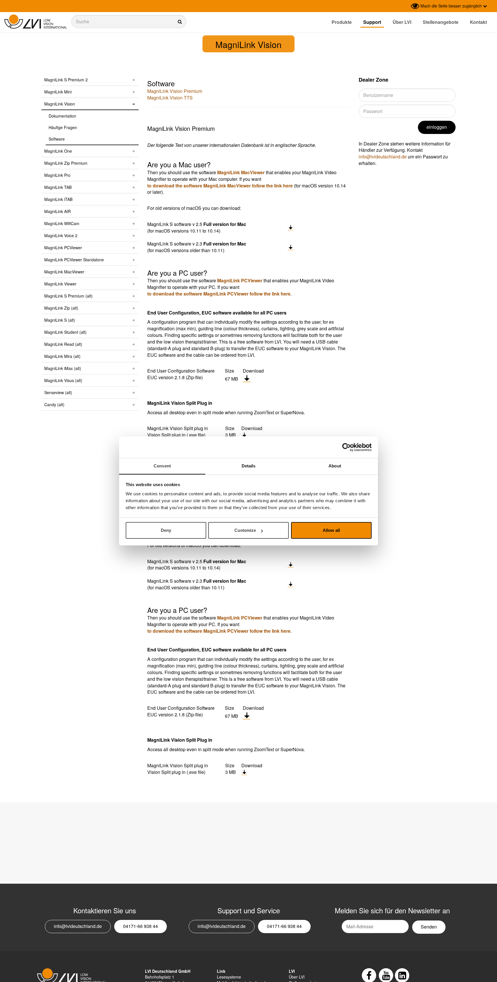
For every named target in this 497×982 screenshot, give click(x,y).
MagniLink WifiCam (61, 223)
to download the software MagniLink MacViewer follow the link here (220, 185)
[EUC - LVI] (247, 378)
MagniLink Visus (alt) (63, 380)
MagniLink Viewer (60, 284)
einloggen (437, 127)
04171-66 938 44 (140, 926)
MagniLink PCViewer (63, 247)
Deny (166, 530)
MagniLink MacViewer (64, 272)
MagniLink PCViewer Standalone (74, 259)
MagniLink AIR (57, 211)
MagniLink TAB (58, 187)
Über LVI (402, 22)
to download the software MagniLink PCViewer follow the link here (218, 293)
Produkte (342, 22)
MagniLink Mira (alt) (62, 356)
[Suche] (128, 21)
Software (57, 139)
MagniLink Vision (59, 104)
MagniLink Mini (58, 92)
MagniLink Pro (57, 175)
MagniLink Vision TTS (170, 97)
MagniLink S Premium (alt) (68, 296)
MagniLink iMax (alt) (62, 368)
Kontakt (478, 22)
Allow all (331, 530)
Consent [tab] (162, 465)
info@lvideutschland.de (383, 156)
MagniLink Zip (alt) (61, 308)
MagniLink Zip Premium (65, 163)
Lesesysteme (229, 977)
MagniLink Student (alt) (65, 332)
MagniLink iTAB (58, 199)
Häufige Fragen (63, 127)
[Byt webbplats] (405, 6)
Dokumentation (62, 116)
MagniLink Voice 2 (60, 235)
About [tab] (334, 465)
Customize (245, 530)
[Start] (35, 21)
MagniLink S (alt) (59, 320)
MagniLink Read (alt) (63, 344)
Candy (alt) (54, 404)
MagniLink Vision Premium (174, 91)
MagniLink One (58, 151)
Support (372, 22)
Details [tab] (249, 465)
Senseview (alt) (58, 392)
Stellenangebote (440, 22)
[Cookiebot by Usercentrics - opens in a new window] (346, 447)
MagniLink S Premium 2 (66, 80)
